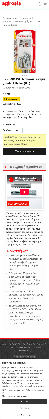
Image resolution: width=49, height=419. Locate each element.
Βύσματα (7, 21)
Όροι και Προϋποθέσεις (24, 357)
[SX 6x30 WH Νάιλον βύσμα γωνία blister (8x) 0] (24, 51)
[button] (12, 4)
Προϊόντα (26, 18)
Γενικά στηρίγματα (24, 21)
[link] (24, 414)
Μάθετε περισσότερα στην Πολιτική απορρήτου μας (23, 391)
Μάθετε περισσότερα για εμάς (15, 396)
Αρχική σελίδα (10, 18)
